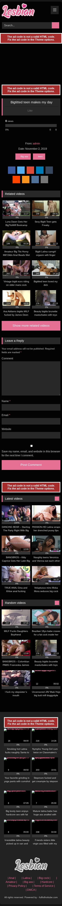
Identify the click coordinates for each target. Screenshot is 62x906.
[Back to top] (52, 896)
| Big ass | (28, 882)
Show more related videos (31, 325)
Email (6, 415)
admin (36, 143)
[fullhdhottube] (25, 11)
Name (6, 401)
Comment (7, 358)
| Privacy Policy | (17, 885)
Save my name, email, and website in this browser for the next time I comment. (31, 453)
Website (6, 429)
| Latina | (27, 878)
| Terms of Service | (44, 885)
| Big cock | (44, 878)
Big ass (24, 156)
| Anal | (12, 878)
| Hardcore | (47, 882)
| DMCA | (31, 889)
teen (40, 156)
